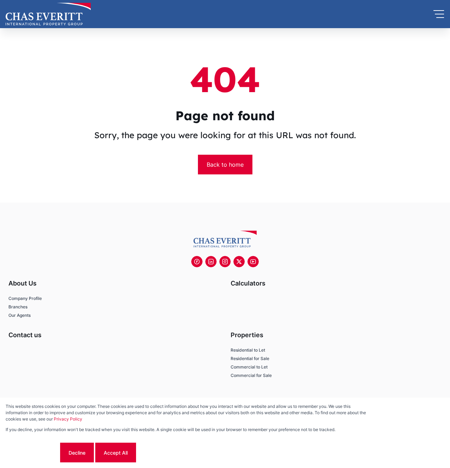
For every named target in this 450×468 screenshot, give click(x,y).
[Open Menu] (438, 14)
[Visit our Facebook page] (196, 261)
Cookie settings (32, 453)
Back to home (225, 164)
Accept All (116, 453)
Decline (77, 453)
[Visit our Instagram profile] (225, 261)
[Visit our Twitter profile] (239, 261)
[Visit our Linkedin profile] (211, 261)
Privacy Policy (68, 419)
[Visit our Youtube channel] (253, 261)
